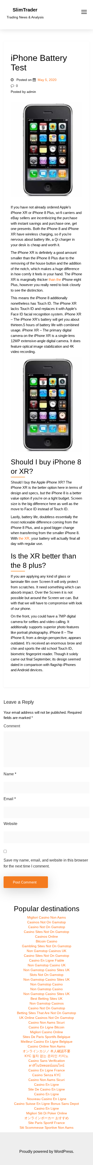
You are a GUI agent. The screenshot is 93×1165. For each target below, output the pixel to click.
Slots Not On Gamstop (46, 975)
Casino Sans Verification (46, 1061)
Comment (12, 726)
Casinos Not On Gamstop (46, 922)
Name (10, 774)
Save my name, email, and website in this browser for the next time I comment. (46, 863)
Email (10, 799)
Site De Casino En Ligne (46, 1089)
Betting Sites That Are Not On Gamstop (46, 1013)
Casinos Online (46, 936)
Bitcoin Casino (46, 941)
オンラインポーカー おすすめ (46, 1118)
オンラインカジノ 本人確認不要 (46, 1051)
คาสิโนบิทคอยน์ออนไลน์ (46, 1065)
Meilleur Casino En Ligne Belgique (46, 1041)
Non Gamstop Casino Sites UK (46, 970)
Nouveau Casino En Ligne (46, 1099)
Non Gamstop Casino (46, 984)
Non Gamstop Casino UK (47, 965)
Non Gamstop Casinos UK (46, 951)
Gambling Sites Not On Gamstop (46, 946)
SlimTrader (25, 9)
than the (55, 279)
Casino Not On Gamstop (46, 927)
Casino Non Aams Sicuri (46, 1022)
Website (10, 824)
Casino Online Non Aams (46, 1046)
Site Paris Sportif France (46, 1123)
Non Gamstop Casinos (47, 1003)
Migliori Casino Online (46, 1032)
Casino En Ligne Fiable (46, 960)
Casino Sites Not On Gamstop (46, 932)
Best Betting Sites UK (46, 998)
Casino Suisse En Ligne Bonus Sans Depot (46, 1104)
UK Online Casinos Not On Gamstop (46, 1018)
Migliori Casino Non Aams (46, 917)
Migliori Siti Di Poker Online (46, 1113)
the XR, (24, 538)
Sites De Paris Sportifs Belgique (46, 1037)
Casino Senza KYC (46, 1075)
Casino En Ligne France (46, 1070)
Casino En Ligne (46, 1084)
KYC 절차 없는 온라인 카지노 (46, 1056)
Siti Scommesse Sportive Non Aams (46, 1127)
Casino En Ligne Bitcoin (46, 1027)
